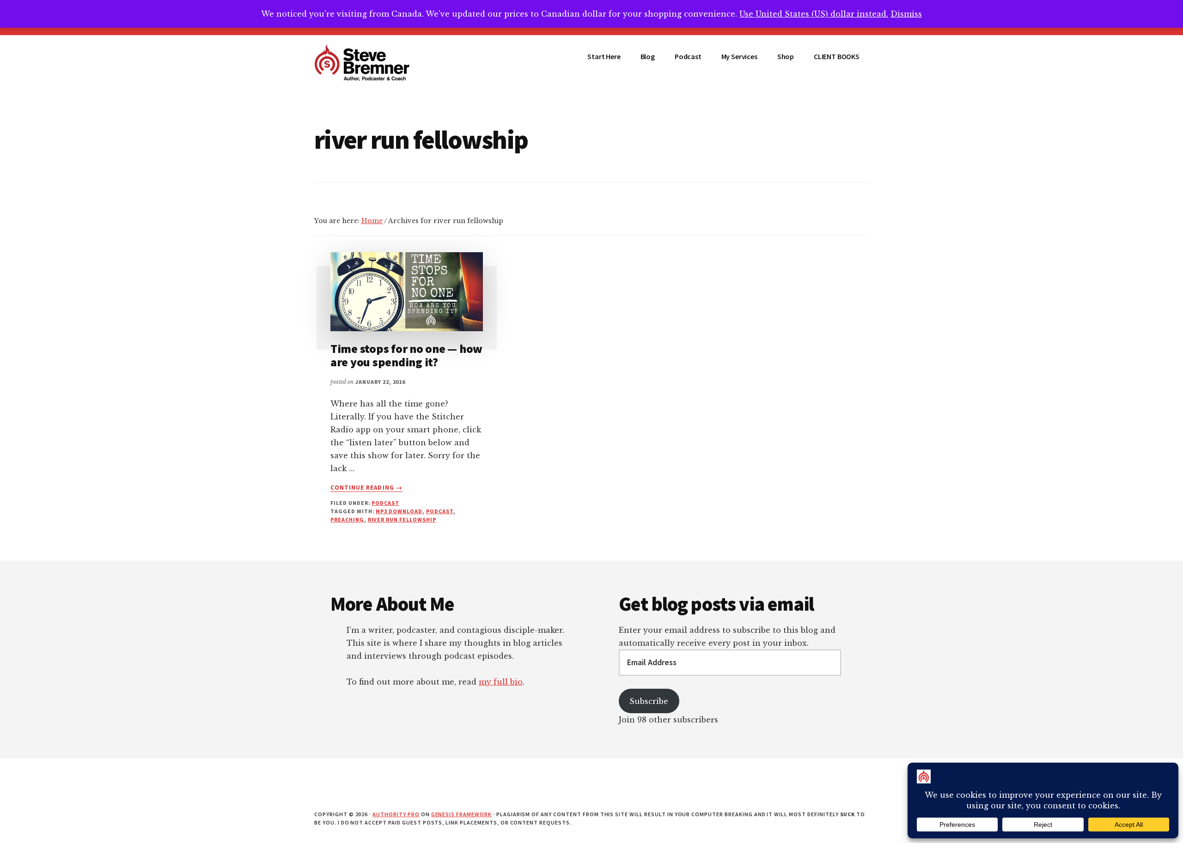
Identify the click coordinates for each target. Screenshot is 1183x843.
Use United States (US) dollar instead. (813, 13)
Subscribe (648, 701)
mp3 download (399, 511)
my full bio (501, 681)
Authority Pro (395, 814)
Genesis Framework (461, 814)
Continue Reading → (366, 488)
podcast (385, 502)
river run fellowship (402, 519)
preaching (347, 519)
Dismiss (906, 13)
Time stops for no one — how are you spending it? (406, 355)
